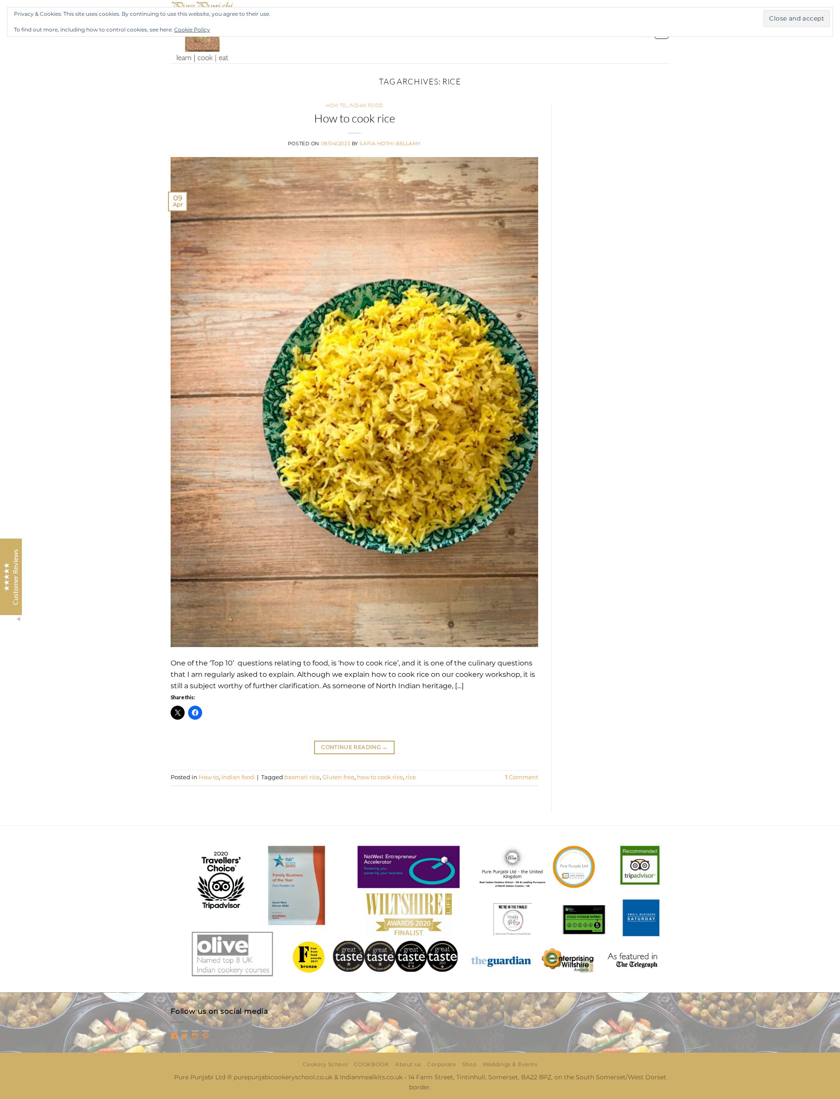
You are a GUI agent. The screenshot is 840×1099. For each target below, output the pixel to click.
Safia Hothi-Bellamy (390, 143)
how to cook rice (380, 777)
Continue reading (354, 747)
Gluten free (338, 777)
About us (408, 1064)
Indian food (366, 105)
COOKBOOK (371, 1064)
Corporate (441, 1064)
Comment (521, 777)
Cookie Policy (192, 29)
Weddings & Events (510, 1064)
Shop (469, 1064)
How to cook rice (354, 118)
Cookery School (325, 1064)
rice (411, 777)
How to (336, 105)
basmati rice (302, 777)
